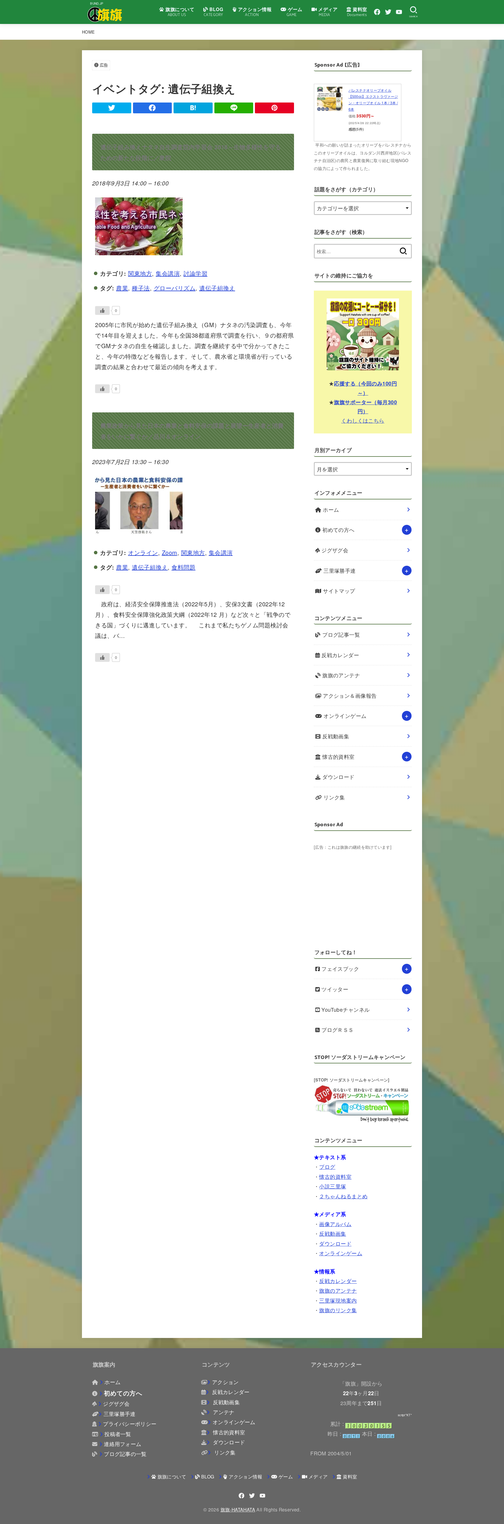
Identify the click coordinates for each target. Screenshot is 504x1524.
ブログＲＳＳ (337, 1029)
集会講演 (168, 273)
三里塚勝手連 (339, 570)
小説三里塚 (332, 1186)
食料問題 (183, 567)
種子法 (141, 288)
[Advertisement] (363, 892)
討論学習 (195, 273)
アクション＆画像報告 (349, 695)
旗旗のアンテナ (340, 675)
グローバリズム (175, 288)
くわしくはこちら (362, 420)
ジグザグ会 (334, 550)
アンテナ (222, 1412)
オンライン (143, 552)
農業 (122, 288)
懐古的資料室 (338, 756)
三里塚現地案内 (338, 1300)
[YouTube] (399, 12)
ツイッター (334, 989)
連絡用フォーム (122, 1443)
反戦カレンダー (339, 655)
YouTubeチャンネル (345, 1009)
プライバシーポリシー (129, 1423)
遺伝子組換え (217, 288)
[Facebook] (377, 12)
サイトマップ (338, 590)
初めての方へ (338, 529)
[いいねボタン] (102, 310)
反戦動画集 (335, 736)
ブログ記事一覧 (340, 634)
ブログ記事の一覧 (125, 1453)
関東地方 (140, 273)
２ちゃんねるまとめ (343, 1196)
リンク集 (333, 797)
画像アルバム (335, 1223)
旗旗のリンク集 (338, 1310)
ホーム (330, 509)
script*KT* (405, 1415)
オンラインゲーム (344, 715)
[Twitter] (388, 12)
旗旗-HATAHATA (237, 1509)
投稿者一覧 (117, 1434)
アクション (225, 1382)
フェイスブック (339, 968)
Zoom (169, 552)
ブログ (327, 1166)
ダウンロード (338, 776)
